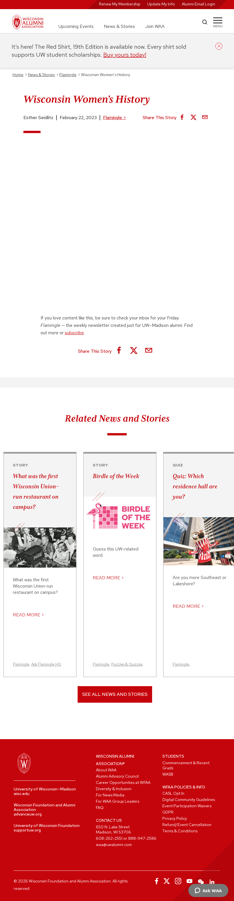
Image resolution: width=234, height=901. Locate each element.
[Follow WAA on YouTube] (189, 881)
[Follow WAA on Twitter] (166, 881)
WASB (167, 774)
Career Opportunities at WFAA (123, 782)
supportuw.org (27, 830)
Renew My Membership (119, 4)
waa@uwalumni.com (114, 844)
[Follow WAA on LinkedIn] (212, 881)
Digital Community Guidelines (188, 799)
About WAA (106, 769)
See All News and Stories (115, 694)
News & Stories (119, 26)
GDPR (168, 812)
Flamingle (114, 118)
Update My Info (161, 4)
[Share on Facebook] (182, 117)
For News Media (110, 795)
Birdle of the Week (116, 476)
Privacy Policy (174, 818)
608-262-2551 (109, 838)
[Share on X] (193, 117)
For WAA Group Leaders (117, 801)
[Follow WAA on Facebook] (155, 881)
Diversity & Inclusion (114, 788)
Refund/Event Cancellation (186, 824)
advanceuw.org (28, 814)
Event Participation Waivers (186, 805)
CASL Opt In (173, 793)
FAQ (100, 807)
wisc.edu (21, 793)
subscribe (74, 333)
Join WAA (155, 26)
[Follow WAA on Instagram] (178, 881)
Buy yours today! (124, 54)
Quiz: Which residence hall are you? (195, 486)
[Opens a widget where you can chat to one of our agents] (208, 891)
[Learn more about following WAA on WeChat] (200, 881)
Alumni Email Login (198, 4)
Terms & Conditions (179, 830)
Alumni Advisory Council (117, 776)
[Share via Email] (205, 117)
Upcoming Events (76, 26)
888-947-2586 (142, 838)
